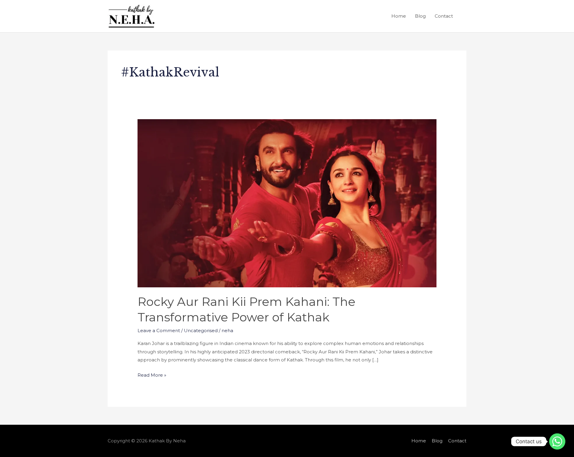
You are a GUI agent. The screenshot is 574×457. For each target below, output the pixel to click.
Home (398, 16)
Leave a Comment (159, 330)
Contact (444, 16)
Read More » (152, 374)
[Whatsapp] (557, 441)
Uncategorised (201, 330)
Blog (420, 16)
